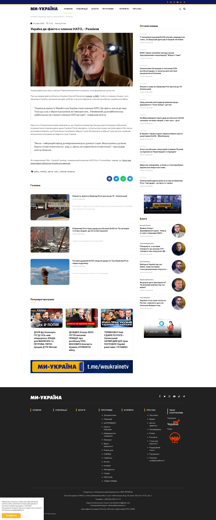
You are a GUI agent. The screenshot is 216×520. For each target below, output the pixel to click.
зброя (50, 172)
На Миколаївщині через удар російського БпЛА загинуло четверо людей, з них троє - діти (162, 119)
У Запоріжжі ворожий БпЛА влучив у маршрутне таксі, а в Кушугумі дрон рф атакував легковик (162, 38)
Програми (108, 8)
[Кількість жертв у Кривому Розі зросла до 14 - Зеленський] (49, 207)
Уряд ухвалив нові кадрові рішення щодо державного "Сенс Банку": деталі (159, 103)
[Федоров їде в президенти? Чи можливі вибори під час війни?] (179, 285)
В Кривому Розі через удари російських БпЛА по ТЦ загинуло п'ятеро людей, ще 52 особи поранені (100, 229)
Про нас (137, 8)
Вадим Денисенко (147, 279)
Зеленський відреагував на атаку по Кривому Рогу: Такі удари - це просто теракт (161, 182)
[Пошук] (184, 9)
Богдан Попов (145, 225)
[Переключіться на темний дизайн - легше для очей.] (180, 9)
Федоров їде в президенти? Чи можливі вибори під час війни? (153, 284)
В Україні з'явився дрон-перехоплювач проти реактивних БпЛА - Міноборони (161, 135)
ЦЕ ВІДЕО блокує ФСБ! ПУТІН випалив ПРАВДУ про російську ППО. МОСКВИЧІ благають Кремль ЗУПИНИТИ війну (81, 341)
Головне (143, 83)
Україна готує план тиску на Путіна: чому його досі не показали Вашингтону (153, 302)
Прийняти (11, 516)
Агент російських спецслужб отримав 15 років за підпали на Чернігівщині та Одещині (161, 150)
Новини (68, 8)
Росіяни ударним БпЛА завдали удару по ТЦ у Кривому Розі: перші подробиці (100, 262)
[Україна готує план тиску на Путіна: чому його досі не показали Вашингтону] (179, 303)
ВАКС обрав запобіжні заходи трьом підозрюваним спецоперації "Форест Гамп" (160, 54)
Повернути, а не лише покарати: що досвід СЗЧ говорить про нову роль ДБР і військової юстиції (153, 248)
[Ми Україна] (44, 8)
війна (36, 172)
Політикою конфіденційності (13, 510)
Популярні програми (42, 299)
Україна (43, 172)
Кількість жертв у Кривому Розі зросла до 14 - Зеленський (99, 196)
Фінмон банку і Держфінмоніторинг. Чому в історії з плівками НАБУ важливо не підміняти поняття (153, 230)
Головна (33, 17)
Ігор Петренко (145, 261)
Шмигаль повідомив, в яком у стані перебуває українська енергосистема (161, 166)
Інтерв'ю (124, 8)
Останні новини (149, 25)
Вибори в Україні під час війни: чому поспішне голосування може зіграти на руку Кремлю (153, 267)
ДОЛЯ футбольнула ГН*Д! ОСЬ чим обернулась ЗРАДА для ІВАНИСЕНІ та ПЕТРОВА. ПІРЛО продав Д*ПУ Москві (45, 339)
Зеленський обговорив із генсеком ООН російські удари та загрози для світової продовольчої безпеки (158, 70)
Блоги (95, 8)
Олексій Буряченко (147, 243)
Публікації (82, 8)
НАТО (56, 172)
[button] (109, 178)
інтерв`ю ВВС (92, 96)
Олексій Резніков (67, 172)
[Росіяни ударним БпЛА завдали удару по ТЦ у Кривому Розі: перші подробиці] (49, 272)
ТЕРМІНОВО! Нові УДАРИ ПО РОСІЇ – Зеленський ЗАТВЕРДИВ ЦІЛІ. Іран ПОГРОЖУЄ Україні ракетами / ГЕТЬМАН (116, 339)
